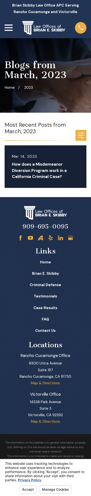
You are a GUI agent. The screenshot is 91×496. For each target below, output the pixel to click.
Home (45, 262)
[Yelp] (50, 237)
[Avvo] (40, 237)
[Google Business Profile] (70, 237)
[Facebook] (20, 237)
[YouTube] (30, 237)
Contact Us (45, 330)
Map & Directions (45, 383)
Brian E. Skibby (45, 273)
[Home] (43, 28)
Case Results (45, 307)
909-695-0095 (45, 226)
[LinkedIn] (60, 237)
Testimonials (45, 296)
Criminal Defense (45, 284)
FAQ (45, 319)
